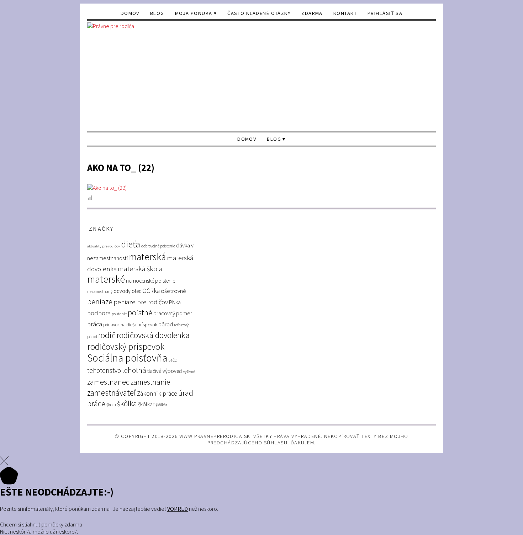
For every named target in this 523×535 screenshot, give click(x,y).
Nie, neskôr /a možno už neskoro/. (39, 531)
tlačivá (154, 371)
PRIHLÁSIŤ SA (385, 13)
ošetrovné (173, 291)
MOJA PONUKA (193, 13)
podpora (99, 313)
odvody (122, 291)
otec (136, 291)
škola (111, 405)
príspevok (147, 324)
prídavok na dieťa (119, 325)
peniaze (99, 301)
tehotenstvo (104, 370)
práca (94, 324)
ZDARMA (312, 13)
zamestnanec (108, 382)
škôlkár (161, 404)
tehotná (134, 370)
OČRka (151, 291)
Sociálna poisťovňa (127, 357)
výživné (189, 371)
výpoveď (172, 371)
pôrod (165, 324)
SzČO (172, 360)
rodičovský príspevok (125, 346)
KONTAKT (345, 13)
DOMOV (130, 13)
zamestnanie (150, 382)
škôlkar (146, 404)
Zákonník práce (157, 393)
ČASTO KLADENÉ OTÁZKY (259, 13)
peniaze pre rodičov (140, 302)
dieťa (130, 244)
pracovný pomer (172, 313)
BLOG (157, 13)
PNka (175, 302)
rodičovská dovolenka (153, 335)
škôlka (127, 403)
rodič (107, 335)
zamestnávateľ (111, 392)
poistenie (119, 313)
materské (106, 279)
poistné (140, 312)
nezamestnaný (99, 291)
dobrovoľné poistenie (158, 246)
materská (147, 257)
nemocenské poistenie (150, 280)
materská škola (140, 268)
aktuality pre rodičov (103, 246)
